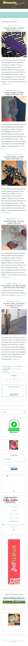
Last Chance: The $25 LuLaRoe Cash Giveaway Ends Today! (14, 286)
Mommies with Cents (14, 3)
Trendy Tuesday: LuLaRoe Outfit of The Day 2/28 (14, 93)
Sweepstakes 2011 (14, 506)
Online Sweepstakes (14, 517)
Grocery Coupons (14, 514)
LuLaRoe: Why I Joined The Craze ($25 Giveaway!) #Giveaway (14, 305)
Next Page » (5, 370)
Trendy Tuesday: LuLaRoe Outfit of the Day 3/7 (14, 29)
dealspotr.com (14, 434)
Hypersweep (14, 533)
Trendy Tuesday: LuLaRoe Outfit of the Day (14, 222)
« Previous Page (6, 367)
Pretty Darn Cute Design (18, 641)
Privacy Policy (14, 466)
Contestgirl (14, 510)
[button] (14, 7)
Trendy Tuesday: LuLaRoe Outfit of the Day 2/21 (14, 158)
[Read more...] (7, 84)
